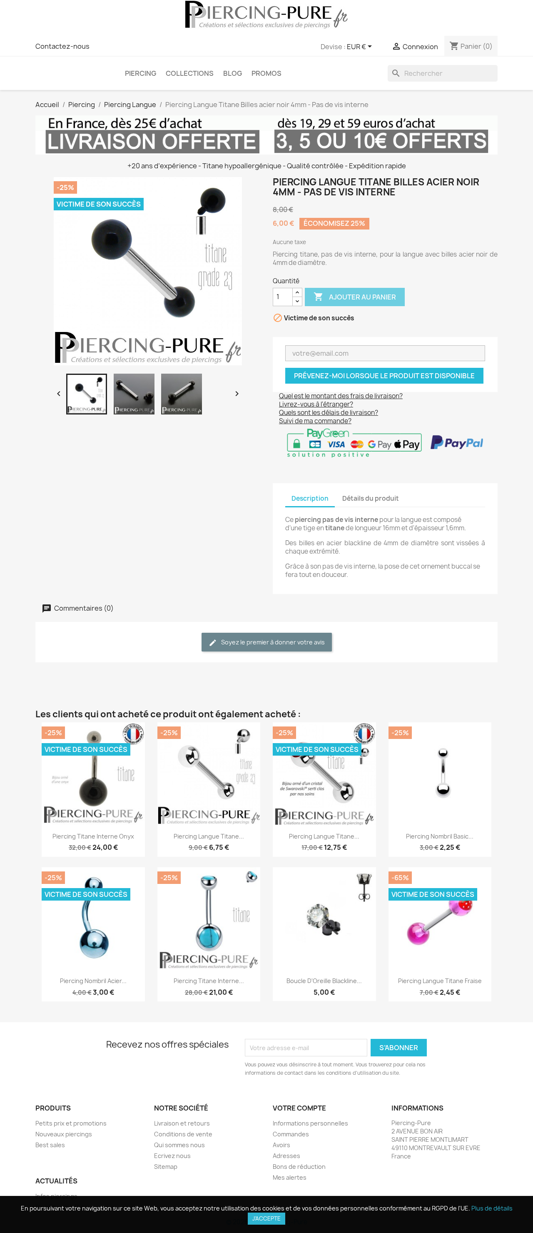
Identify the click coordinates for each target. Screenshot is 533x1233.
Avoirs (281, 1145)
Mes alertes (289, 1177)
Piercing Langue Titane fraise (440, 981)
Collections (190, 73)
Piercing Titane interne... (209, 981)
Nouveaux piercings (63, 1134)
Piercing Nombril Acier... (93, 981)
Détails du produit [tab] (370, 498)
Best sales (50, 1145)
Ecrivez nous (172, 1156)
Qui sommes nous (179, 1145)
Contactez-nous (62, 46)
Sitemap (165, 1167)
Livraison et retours (182, 1123)
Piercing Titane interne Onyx (93, 836)
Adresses (286, 1156)
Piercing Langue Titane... (209, 836)
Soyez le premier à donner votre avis (272, 642)
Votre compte (299, 1108)
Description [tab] (310, 498)
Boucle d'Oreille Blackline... (324, 981)
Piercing (140, 73)
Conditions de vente (183, 1134)
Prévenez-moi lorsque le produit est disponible (384, 375)
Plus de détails (492, 1208)
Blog (232, 73)
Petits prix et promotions (71, 1123)
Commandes (291, 1134)
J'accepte (266, 1218)
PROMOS (266, 73)
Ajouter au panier (355, 297)
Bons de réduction (299, 1167)
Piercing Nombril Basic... (439, 836)
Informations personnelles (310, 1123)
